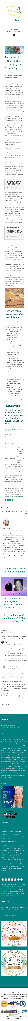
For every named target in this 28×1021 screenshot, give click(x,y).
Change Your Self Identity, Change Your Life (11, 831)
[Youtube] (9, 879)
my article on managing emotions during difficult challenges (14, 428)
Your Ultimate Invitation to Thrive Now (10, 828)
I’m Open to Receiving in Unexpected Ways (11, 834)
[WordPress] (18, 879)
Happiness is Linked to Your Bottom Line (14, 570)
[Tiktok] (15, 879)
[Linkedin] (21, 879)
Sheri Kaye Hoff (14, 30)
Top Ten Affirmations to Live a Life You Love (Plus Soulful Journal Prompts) (13, 837)
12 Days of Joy (6, 507)
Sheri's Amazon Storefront (8, 916)
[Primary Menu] (14, 35)
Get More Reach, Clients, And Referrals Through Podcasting (13, 603)
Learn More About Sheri (17, 496)
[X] (5, 879)
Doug (6, 642)
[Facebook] (2, 879)
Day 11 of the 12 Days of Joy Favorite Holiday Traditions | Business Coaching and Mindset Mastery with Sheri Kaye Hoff (14, 679)
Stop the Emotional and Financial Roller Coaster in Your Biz (14, 618)
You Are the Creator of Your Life (8, 841)
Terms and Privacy (17, 1018)
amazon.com (11, 896)
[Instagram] (12, 879)
